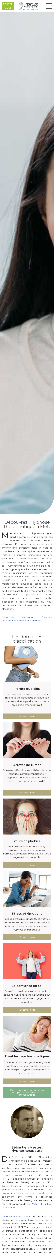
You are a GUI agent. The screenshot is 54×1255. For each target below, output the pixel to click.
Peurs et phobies (27, 841)
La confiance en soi (27, 986)
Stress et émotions (27, 913)
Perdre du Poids (27, 689)
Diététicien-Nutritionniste (16, 1216)
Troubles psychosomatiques (27, 1056)
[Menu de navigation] (49, 6)
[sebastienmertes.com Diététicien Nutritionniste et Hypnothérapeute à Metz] (28, 6)
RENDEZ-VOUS (8, 6)
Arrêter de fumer (27, 765)
